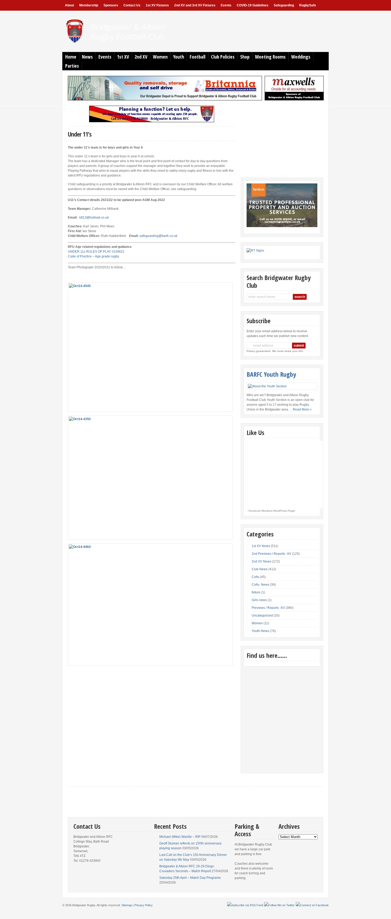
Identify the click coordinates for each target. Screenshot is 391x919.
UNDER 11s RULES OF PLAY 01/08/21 (96, 251)
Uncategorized (262, 615)
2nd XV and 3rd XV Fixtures (194, 5)
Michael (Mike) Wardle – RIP (180, 837)
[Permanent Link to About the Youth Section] (282, 386)
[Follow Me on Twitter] (279, 905)
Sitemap (127, 905)
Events (226, 5)
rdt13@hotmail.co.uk (94, 217)
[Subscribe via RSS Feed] (245, 905)
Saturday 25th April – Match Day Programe (190, 878)
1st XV (123, 57)
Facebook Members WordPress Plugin (271, 510)
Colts (255, 577)
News (87, 57)
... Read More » (301, 409)
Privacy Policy (143, 905)
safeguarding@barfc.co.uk (158, 236)
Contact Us (131, 5)
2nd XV (141, 57)
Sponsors (110, 5)
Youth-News (260, 631)
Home (70, 57)
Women (160, 57)
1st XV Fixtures (157, 5)
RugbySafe (307, 5)
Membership (88, 5)
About (69, 5)
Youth (178, 57)
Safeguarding (284, 5)
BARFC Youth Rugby (271, 374)
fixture (256, 592)
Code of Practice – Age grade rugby (93, 256)
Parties (72, 66)
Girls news (259, 600)
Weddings (300, 57)
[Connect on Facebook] (312, 905)
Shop (244, 57)
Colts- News (260, 584)
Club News (260, 569)
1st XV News (261, 546)
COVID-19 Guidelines (252, 5)
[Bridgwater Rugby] (125, 43)
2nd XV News (261, 561)
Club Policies (223, 57)
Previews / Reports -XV (268, 608)
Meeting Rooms (270, 57)
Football (197, 57)
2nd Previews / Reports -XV (271, 554)
